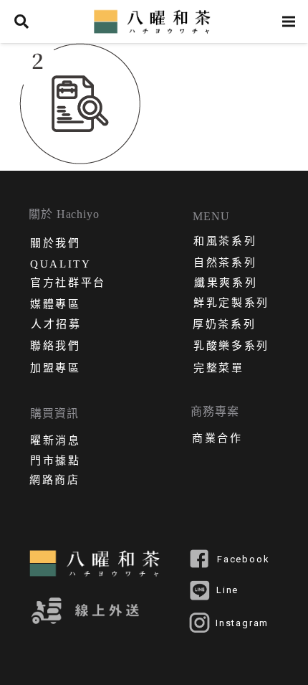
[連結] (154, 21)
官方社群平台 (68, 284)
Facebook (243, 559)
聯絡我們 (55, 347)
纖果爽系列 (225, 284)
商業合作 (217, 439)
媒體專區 (55, 305)
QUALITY (61, 264)
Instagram (242, 623)
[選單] (289, 21)
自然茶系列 (224, 264)
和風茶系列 (224, 242)
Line (227, 590)
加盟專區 (55, 369)
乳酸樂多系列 (231, 347)
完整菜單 (218, 369)
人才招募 (56, 325)
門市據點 (55, 462)
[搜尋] (21, 21)
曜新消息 (55, 442)
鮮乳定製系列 (231, 304)
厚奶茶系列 (224, 325)
